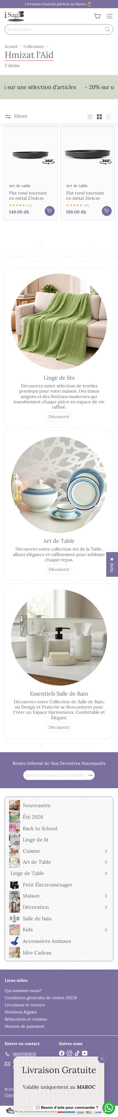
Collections (34, 46)
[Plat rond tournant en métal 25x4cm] (30, 173)
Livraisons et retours (25, 1004)
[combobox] (59, 29)
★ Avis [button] (112, 564)
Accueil (11, 46)
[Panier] (97, 16)
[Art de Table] (59, 485)
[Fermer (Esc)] (102, 1058)
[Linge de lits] (59, 322)
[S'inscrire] (90, 775)
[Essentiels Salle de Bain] (59, 638)
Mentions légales (21, 1012)
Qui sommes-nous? (23, 990)
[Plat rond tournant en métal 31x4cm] (87, 173)
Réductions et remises (26, 1019)
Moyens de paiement (24, 1026)
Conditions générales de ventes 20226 (41, 997)
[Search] (107, 29)
